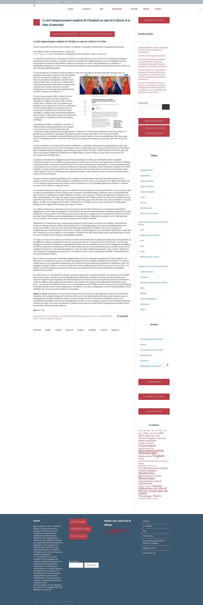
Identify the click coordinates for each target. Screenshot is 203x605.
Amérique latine (147, 181)
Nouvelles (144, 361)
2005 (144, 430)
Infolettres (142, 466)
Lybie (142, 251)
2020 (151, 433)
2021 (156, 433)
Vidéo (149, 498)
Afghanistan (145, 176)
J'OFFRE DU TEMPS (154, 397)
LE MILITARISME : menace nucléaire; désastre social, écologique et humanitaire (153, 50)
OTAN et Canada (146, 272)
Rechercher (143, 103)
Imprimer (115, 330)
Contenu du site (149, 553)
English (93, 316)
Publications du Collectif (150, 366)
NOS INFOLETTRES (154, 20)
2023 (141, 436)
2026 (158, 436)
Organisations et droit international (153, 266)
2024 (147, 436)
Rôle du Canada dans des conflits (153, 283)
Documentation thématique (74, 316)
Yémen (143, 310)
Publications (148, 536)
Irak (142, 241)
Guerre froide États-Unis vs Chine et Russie (153, 223)
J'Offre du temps (80, 529)
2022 (38, 316)
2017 (140, 433)
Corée (142, 197)
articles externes (50, 316)
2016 (165, 430)
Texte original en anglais (43, 54)
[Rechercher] (166, 107)
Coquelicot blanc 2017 (146, 448)
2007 (148, 430)
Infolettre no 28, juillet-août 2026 (152, 56)
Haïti (142, 230)
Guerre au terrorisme (149, 213)
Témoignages (145, 496)
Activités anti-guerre (147, 438)
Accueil (146, 521)
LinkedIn (92, 330)
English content (154, 121)
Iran (142, 246)
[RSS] (165, 2)
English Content (149, 548)
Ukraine (143, 293)
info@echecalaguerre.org (91, 2)
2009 (152, 430)
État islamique (146, 208)
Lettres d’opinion (147, 471)
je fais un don (78, 536)
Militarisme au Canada (149, 257)
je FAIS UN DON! (154, 411)
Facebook (37, 330)
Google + (80, 330)
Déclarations (145, 456)
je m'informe (154, 382)
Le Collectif (147, 526)
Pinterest (69, 330)
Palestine (144, 277)
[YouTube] (162, 2)
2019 (145, 433)
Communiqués (147, 445)
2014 (156, 430)
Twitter (48, 330)
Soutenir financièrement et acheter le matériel (154, 542)
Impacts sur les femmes (150, 235)
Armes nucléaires (147, 192)
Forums (141, 459)
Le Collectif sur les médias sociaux (154, 131)
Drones (143, 203)
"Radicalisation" (146, 170)
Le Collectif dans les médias (151, 350)
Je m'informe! (78, 522)
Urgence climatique (148, 299)
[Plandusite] (168, 2)
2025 (152, 436)
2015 (161, 430)
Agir (144, 531)
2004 (140, 430)
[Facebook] (159, 2)
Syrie (142, 288)
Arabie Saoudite (146, 186)
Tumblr (58, 330)
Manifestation (146, 355)
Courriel (103, 330)
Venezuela (144, 304)
